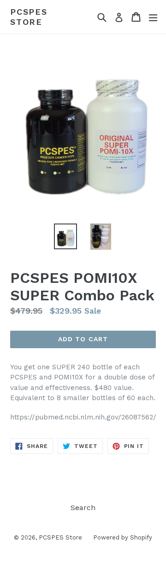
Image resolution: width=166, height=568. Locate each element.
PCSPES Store (28, 17)
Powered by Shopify (122, 537)
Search (83, 507)
